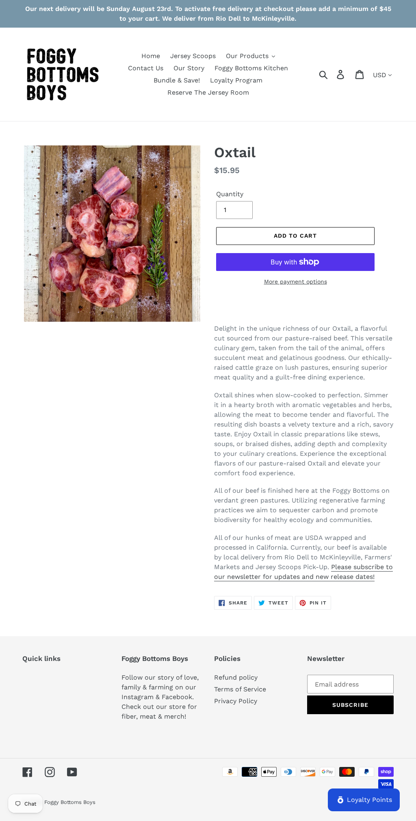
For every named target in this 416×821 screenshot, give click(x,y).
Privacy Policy (235, 701)
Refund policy (236, 677)
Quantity (229, 194)
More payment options (295, 281)
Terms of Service (240, 689)
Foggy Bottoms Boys (69, 802)
